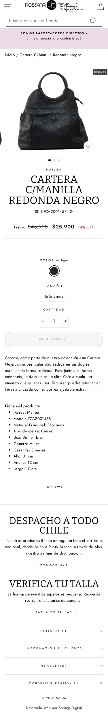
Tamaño (53, 286)
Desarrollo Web (38, 707)
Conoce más (54, 565)
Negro (54, 271)
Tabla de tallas (54, 612)
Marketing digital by (54, 682)
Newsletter (54, 665)
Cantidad (54, 309)
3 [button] (59, 160)
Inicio (10, 55)
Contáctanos (54, 631)
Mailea (54, 169)
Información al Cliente (54, 648)
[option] (54, 36)
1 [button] (49, 160)
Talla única (54, 296)
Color (54, 260)
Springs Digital (70, 707)
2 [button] (55, 160)
